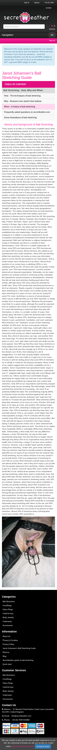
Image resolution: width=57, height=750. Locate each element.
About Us (6, 636)
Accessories (8, 625)
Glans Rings (8, 609)
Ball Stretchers (9, 601)
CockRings (7, 605)
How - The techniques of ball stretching (22, 96)
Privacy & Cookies (10, 640)
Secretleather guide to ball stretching (18, 660)
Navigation (7, 35)
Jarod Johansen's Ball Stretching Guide (19, 648)
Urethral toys (8, 613)
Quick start (7, 664)
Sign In (26, 3)
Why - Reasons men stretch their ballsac (23, 101)
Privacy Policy (8, 644)
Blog (4, 656)
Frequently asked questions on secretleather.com (27, 112)
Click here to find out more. (23, 746)
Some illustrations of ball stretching (20, 117)
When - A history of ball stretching (19, 106)
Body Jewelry (8, 617)
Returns (6, 652)
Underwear (7, 621)
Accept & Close (43, 746)
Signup (36, 3)
